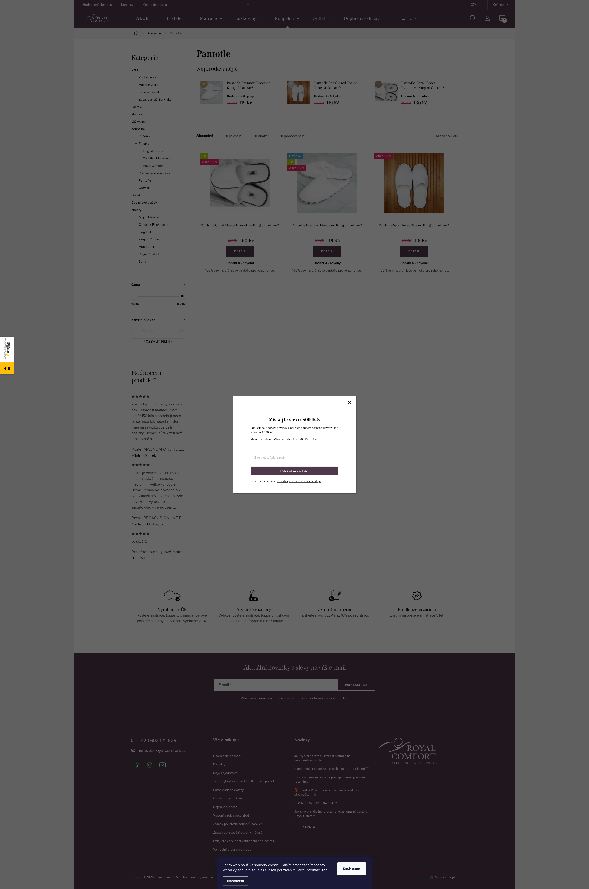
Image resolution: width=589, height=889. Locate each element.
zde (325, 869)
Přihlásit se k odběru (294, 471)
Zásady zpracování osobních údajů (299, 481)
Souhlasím (351, 868)
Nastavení (235, 880)
